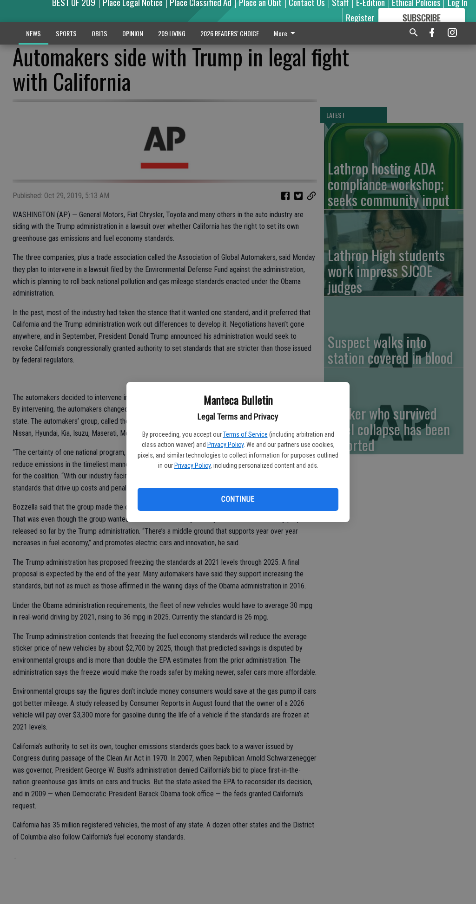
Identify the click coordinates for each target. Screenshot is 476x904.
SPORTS (66, 33)
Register (360, 17)
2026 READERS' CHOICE (229, 33)
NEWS (33, 33)
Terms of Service (245, 434)
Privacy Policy (225, 444)
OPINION (132, 33)
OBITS (99, 33)
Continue (237, 499)
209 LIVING (171, 33)
